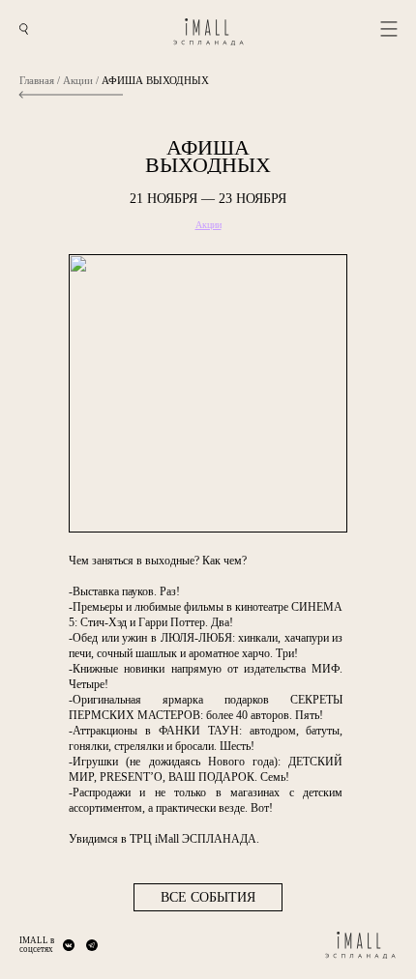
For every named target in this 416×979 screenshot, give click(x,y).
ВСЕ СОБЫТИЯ (208, 897)
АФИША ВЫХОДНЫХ (155, 80)
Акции (78, 80)
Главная (36, 80)
